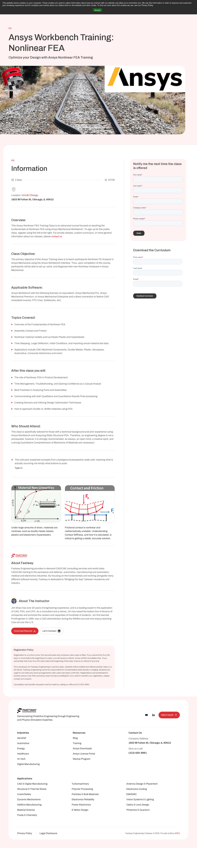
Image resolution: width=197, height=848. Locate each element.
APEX (177, 833)
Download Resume (23, 631)
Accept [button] (97, 10)
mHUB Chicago (30, 195)
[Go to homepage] (27, 710)
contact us (56, 236)
